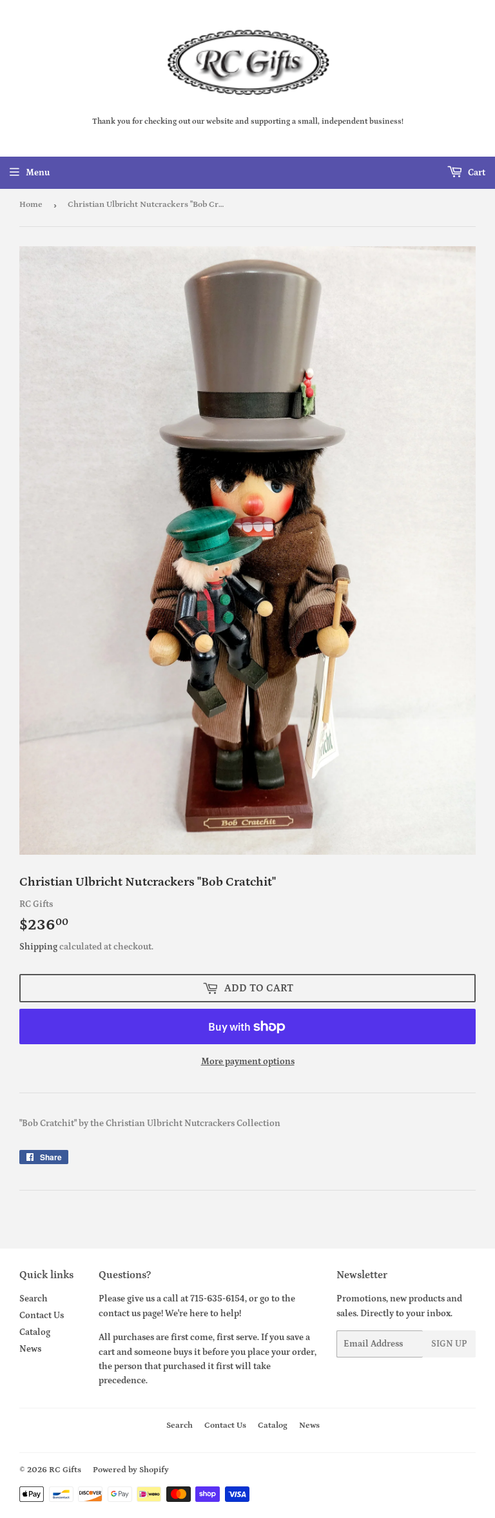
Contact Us (41, 1315)
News (30, 1349)
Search (33, 1299)
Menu (38, 173)
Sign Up (449, 1344)
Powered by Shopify (131, 1470)
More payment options (248, 1061)
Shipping (38, 947)
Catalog (34, 1332)
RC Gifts (65, 1470)
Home (31, 204)
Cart (475, 173)
